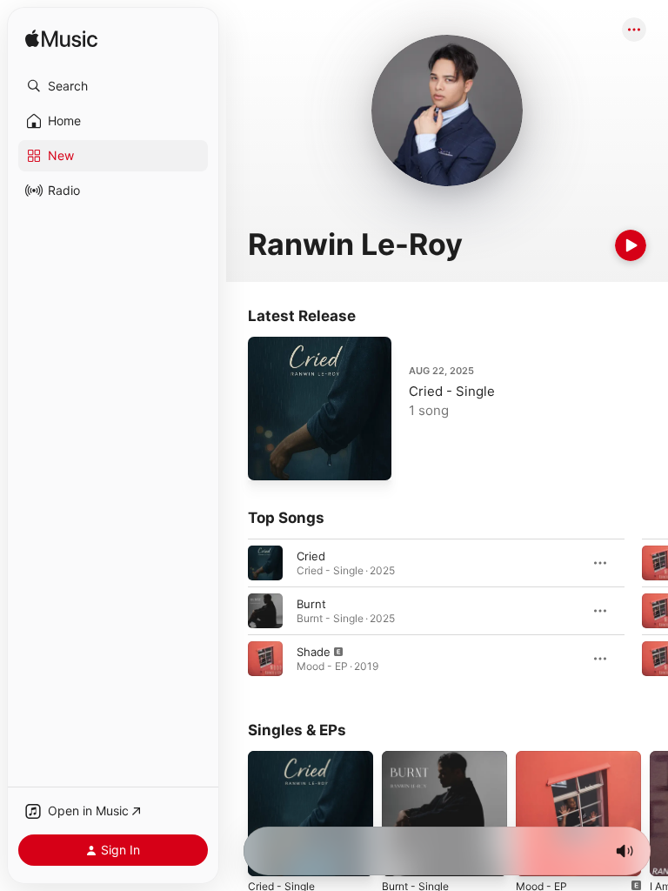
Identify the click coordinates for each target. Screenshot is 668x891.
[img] (61, 40)
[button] (113, 86)
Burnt (311, 604)
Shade (314, 652)
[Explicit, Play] (265, 658)
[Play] (630, 245)
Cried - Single (452, 391)
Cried (311, 556)
